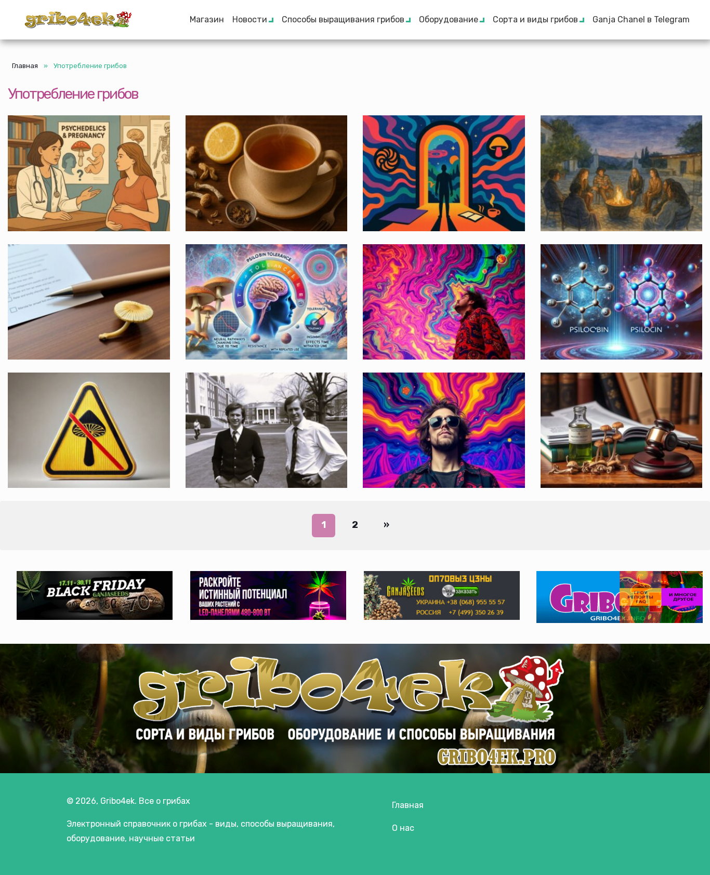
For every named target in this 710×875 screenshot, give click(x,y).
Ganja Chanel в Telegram (641, 19)
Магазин (207, 19)
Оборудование (448, 19)
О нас (403, 828)
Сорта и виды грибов (535, 19)
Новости (249, 19)
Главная (25, 66)
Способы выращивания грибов (343, 19)
